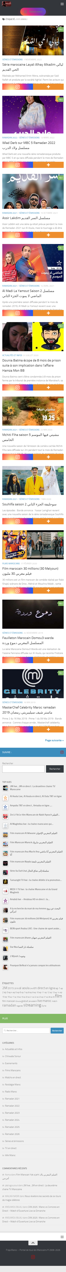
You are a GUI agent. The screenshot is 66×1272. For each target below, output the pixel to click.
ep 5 (15, 992)
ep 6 (19, 992)
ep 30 (53, 997)
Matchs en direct (13, 1077)
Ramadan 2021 (9, 213)
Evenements (11, 1063)
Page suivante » (54, 740)
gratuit (24, 1001)
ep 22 (34, 997)
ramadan (9, 1005)
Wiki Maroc (10, 1155)
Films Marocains (11, 563)
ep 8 (27, 992)
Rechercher (7, 763)
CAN (31, 989)
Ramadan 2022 (9, 137)
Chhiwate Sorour (13, 1056)
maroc (47, 1001)
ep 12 (47, 992)
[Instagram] (17, 87)
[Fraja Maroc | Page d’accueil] (8, 3)
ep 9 (31, 992)
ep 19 (21, 997)
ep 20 (25, 997)
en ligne (50, 988)
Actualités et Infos (12, 355)
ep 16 (7, 997)
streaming (32, 1005)
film (58, 996)
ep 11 (41, 992)
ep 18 (17, 997)
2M (4, 988)
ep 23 (39, 997)
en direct (39, 988)
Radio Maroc (11, 1091)
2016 (16, 988)
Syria (44, 1005)
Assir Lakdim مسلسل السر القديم (26, 218)
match (54, 1001)
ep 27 (43, 997)
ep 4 (10, 992)
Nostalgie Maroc (13, 1084)
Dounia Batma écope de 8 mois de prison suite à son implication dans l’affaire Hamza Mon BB (31, 365)
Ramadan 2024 (12, 1120)
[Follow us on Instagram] (62, 752)
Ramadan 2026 (12, 1134)
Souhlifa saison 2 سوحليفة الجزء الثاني (29, 504)
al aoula (24, 988)
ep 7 (23, 992)
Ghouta (18, 1001)
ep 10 (36, 992)
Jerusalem (33, 1001)
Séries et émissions (12, 59)
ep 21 (30, 997)
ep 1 (58, 988)
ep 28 (48, 997)
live (39, 1001)
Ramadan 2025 (12, 1127)
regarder (20, 1006)
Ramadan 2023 (12, 1112)
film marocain (8, 1001)
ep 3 (6, 992)
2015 (11, 988)
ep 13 (52, 992)
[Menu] (62, 4)
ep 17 (12, 997)
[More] (48, 87)
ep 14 (57, 992)
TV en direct (10, 1148)
